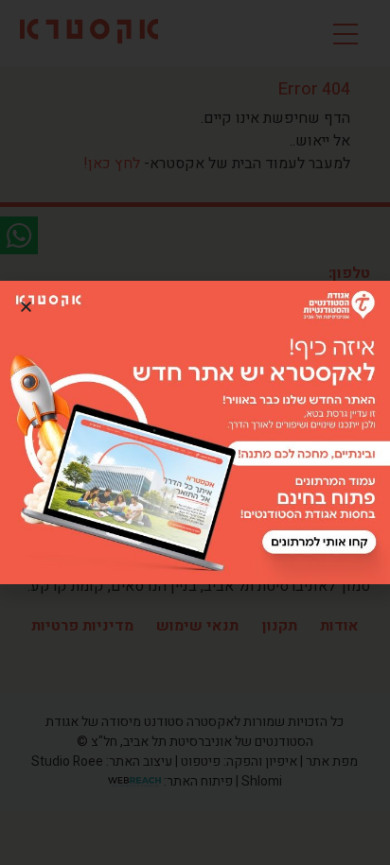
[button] (26, 307)
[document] (195, 432)
